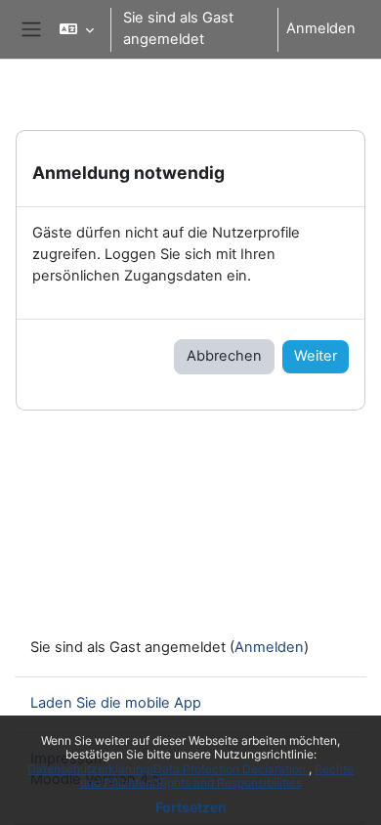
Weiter (315, 356)
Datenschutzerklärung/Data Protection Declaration (168, 768)
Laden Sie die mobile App (115, 703)
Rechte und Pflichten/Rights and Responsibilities (217, 775)
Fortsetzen (191, 807)
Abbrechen (224, 356)
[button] (76, 29)
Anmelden (321, 28)
